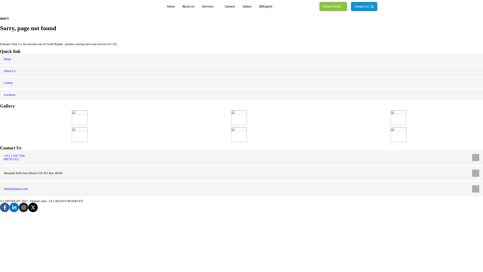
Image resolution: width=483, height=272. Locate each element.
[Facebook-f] (4, 207)
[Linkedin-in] (14, 207)
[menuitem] (267, 6)
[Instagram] (23, 207)
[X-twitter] (33, 207)
